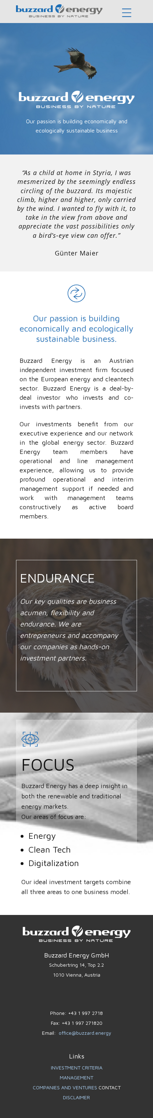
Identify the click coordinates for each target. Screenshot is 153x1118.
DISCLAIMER (76, 1097)
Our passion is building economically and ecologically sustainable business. (76, 328)
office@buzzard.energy (85, 1033)
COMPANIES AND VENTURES (66, 1087)
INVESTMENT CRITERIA (76, 1067)
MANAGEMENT (76, 1077)
